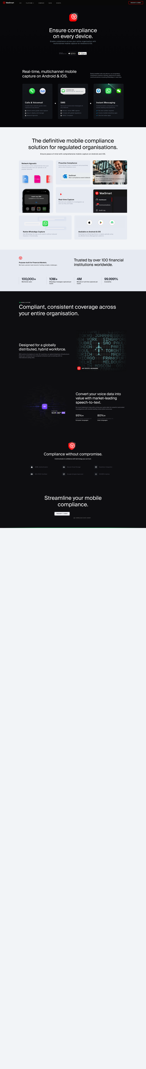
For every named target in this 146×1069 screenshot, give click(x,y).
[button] (30, 3)
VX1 (21, 3)
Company (41, 3)
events (58, 3)
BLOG (50, 3)
